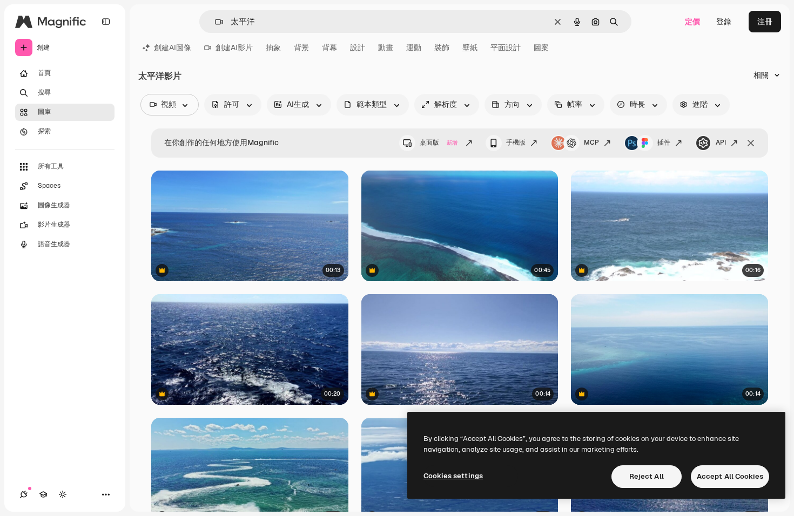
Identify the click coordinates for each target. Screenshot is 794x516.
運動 (413, 47)
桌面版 (438, 142)
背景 (301, 47)
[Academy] (43, 494)
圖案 (541, 47)
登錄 (723, 21)
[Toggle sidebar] (106, 21)
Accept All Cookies (730, 476)
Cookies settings (453, 475)
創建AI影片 (234, 47)
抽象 (273, 47)
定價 (692, 21)
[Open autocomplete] (215, 22)
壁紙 (469, 47)
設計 (357, 47)
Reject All (646, 476)
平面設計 (505, 47)
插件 (663, 142)
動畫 (385, 47)
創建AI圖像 (172, 47)
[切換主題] (62, 494)
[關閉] (750, 143)
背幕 (329, 47)
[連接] (23, 494)
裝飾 (441, 47)
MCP (591, 142)
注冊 (764, 21)
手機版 (516, 142)
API (721, 142)
